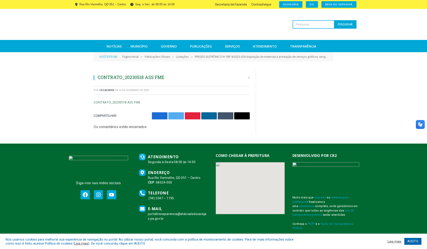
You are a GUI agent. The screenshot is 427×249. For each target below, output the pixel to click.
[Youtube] (111, 194)
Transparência (303, 46)
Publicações (201, 46)
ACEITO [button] (412, 241)
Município (139, 46)
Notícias (114, 46)
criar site (320, 197)
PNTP (311, 223)
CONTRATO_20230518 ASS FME (117, 102)
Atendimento (265, 46)
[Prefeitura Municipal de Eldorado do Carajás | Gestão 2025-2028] (111, 24)
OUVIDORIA (291, 4)
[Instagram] (98, 194)
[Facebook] (85, 194)
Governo (169, 46)
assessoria (306, 206)
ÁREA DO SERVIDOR (338, 4)
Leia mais (81, 243)
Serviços (232, 46)
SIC (312, 4)
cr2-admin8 (106, 90)
